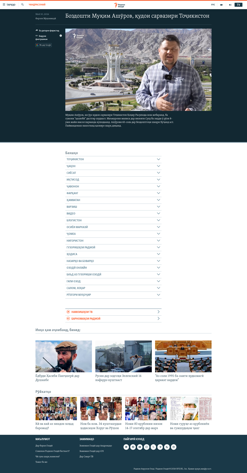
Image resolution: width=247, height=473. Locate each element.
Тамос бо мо (41, 462)
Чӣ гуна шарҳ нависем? (47, 457)
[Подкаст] (173, 447)
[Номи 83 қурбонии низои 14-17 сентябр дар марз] (146, 408)
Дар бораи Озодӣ (44, 446)
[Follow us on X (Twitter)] (153, 447)
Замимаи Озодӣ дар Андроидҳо (95, 446)
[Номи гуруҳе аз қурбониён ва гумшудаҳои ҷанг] (191, 408)
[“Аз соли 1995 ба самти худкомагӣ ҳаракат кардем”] (183, 356)
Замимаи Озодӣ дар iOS (91, 451)
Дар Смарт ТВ (86, 457)
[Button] (47, 31)
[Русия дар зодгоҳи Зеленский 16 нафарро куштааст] (123, 356)
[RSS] (167, 447)
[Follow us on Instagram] (146, 447)
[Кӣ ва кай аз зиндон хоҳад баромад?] (56, 408)
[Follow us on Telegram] (160, 447)
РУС (213, 5)
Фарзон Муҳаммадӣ (45, 18)
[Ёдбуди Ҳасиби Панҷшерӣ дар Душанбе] (63, 356)
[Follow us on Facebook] (133, 447)
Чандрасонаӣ (37, 5)
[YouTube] (221, 5)
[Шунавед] (230, 5)
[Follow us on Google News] (126, 447)
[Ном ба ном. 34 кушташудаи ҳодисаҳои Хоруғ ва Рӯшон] (101, 408)
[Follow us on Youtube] (140, 447)
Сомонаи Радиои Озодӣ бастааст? (52, 451)
